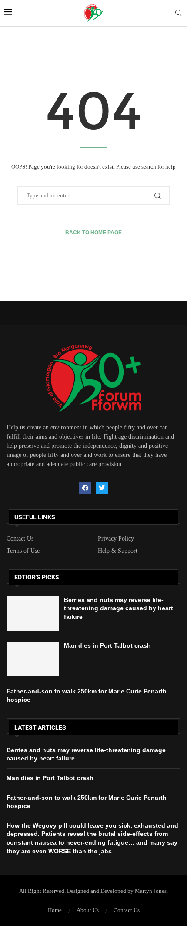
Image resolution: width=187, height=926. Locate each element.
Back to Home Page (93, 233)
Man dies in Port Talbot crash (107, 645)
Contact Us (20, 539)
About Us (88, 910)
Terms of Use (23, 551)
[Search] (178, 13)
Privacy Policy (116, 539)
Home (55, 910)
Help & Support (117, 551)
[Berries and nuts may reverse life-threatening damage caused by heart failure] (33, 613)
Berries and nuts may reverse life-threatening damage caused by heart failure (118, 608)
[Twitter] (102, 488)
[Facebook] (85, 488)
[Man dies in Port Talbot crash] (33, 659)
